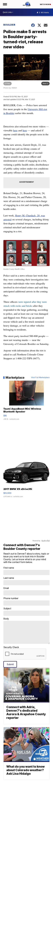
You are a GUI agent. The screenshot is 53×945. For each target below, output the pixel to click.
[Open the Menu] (4, 4)
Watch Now (45, 4)
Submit (10, 664)
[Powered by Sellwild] (45, 541)
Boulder (9, 24)
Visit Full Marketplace (40, 378)
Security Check (11, 647)
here (15, 130)
